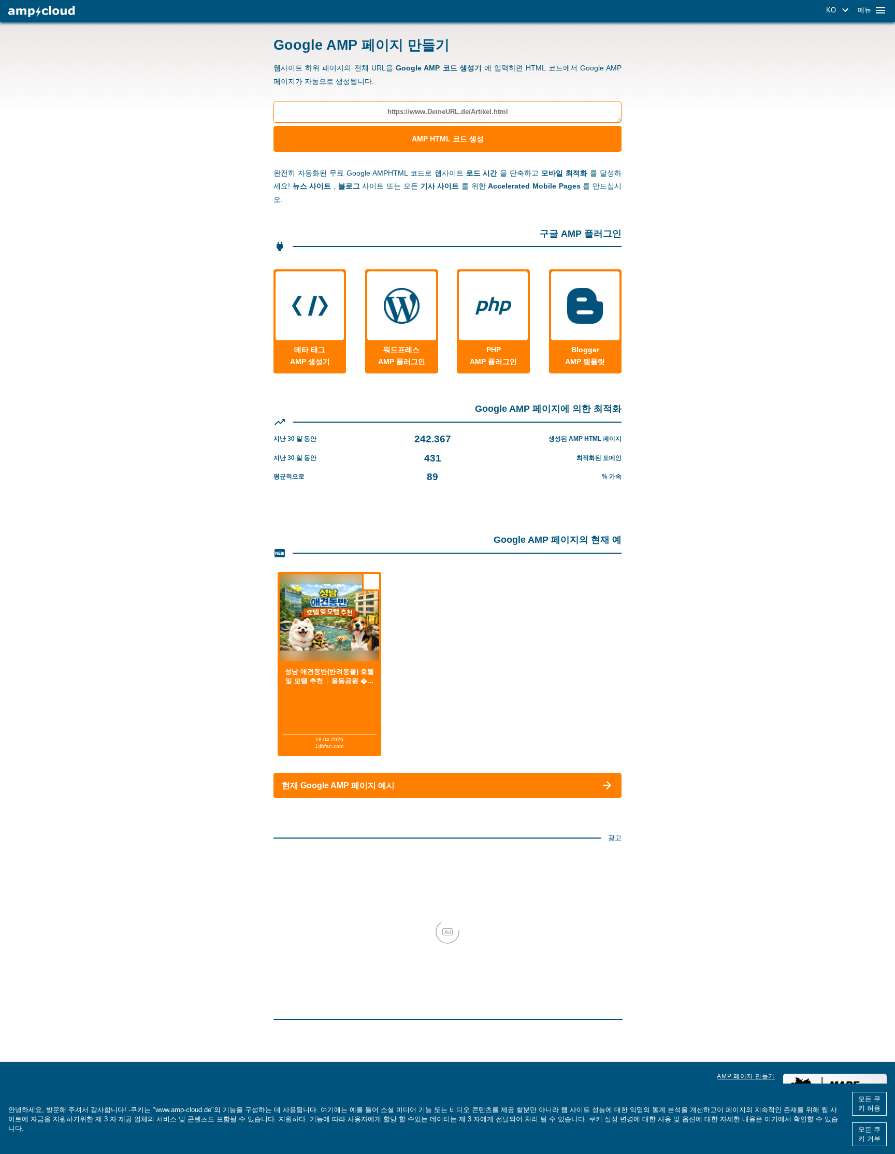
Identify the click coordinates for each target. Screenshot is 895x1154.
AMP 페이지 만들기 (746, 1076)
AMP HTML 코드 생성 (448, 139)
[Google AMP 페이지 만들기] (41, 11)
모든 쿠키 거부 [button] (869, 1134)
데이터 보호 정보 (51, 1128)
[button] (839, 10)
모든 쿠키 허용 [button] (869, 1103)
